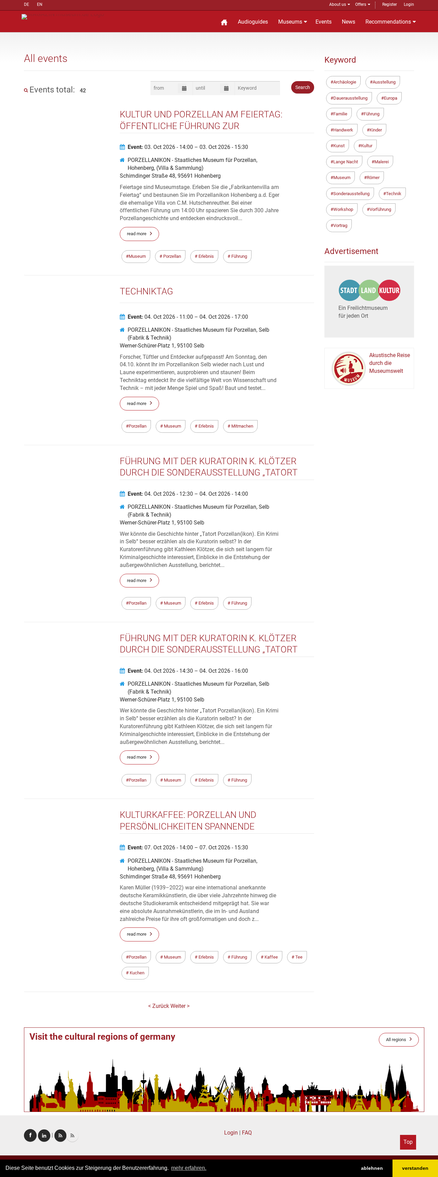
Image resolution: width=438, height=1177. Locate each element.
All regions (396, 1039)
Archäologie (344, 82)
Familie (340, 113)
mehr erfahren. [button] (188, 1168)
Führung (238, 256)
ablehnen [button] (372, 1168)
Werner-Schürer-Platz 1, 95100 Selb (162, 345)
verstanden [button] (415, 1168)
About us (337, 4)
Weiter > (180, 1006)
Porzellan (171, 256)
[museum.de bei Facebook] (30, 1135)
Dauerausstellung (350, 98)
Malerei (381, 161)
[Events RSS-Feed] (60, 1135)
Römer (373, 177)
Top (408, 1142)
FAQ (247, 1132)
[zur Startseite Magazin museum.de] (63, 16)
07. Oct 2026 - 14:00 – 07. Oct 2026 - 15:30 (188, 847)
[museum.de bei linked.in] (44, 1135)
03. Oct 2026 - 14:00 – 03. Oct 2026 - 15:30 (188, 147)
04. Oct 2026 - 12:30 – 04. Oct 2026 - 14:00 (188, 494)
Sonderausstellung (351, 193)
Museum (137, 256)
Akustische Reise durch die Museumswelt (389, 363)
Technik (393, 193)
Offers (360, 4)
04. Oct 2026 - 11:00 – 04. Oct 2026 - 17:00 (188, 317)
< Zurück (159, 1006)
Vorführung (380, 209)
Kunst (339, 145)
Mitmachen (241, 426)
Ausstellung (384, 82)
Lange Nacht (345, 161)
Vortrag (340, 225)
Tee (298, 957)
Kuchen (136, 972)
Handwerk (343, 129)
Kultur (366, 145)
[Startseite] (224, 21)
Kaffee (270, 957)
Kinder (376, 129)
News (348, 21)
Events (323, 21)
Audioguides (253, 21)
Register (389, 4)
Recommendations (388, 21)
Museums (290, 21)
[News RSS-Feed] (72, 1135)
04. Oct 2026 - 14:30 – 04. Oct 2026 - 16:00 (188, 671)
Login (409, 4)
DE (26, 4)
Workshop (343, 209)
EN (39, 4)
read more (136, 233)
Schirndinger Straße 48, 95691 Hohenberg (170, 176)
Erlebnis (205, 256)
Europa (390, 98)
